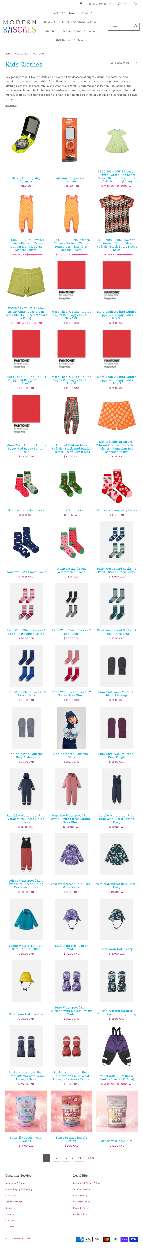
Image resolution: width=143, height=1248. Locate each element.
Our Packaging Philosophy (18, 1189)
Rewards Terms (81, 1208)
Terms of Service (82, 1189)
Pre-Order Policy (81, 1201)
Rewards (9, 1214)
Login (125, 3)
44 (79, 1157)
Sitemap (9, 1226)
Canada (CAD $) (98, 4)
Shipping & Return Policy (86, 1183)
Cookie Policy (80, 1214)
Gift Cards (10, 1220)
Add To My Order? (14, 1201)
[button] (59, 13)
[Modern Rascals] (19, 26)
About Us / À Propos (15, 1183)
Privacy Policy (80, 1195)
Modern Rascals (21, 1238)
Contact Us (11, 1195)
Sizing (8, 1208)
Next (91, 1157)
